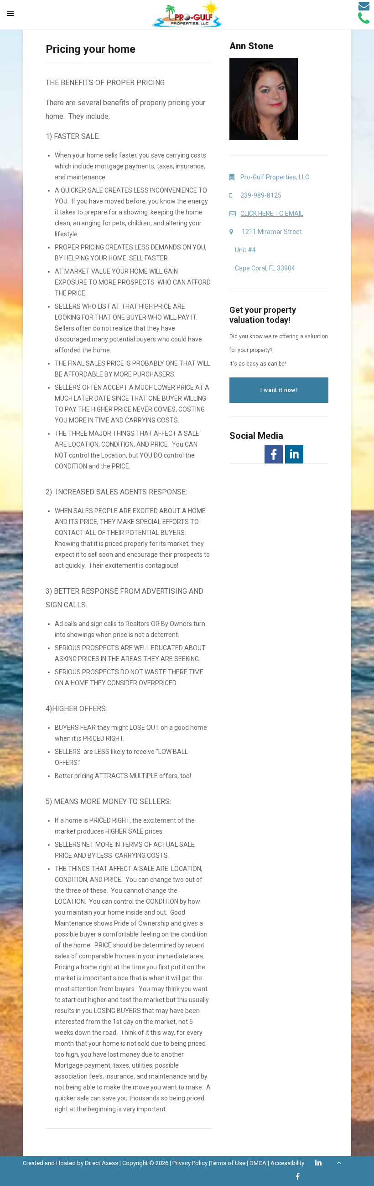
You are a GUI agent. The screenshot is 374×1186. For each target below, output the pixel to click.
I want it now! (278, 390)
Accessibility (287, 1163)
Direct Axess (101, 1163)
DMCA (257, 1163)
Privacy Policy (190, 1163)
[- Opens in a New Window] (274, 454)
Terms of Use (227, 1163)
